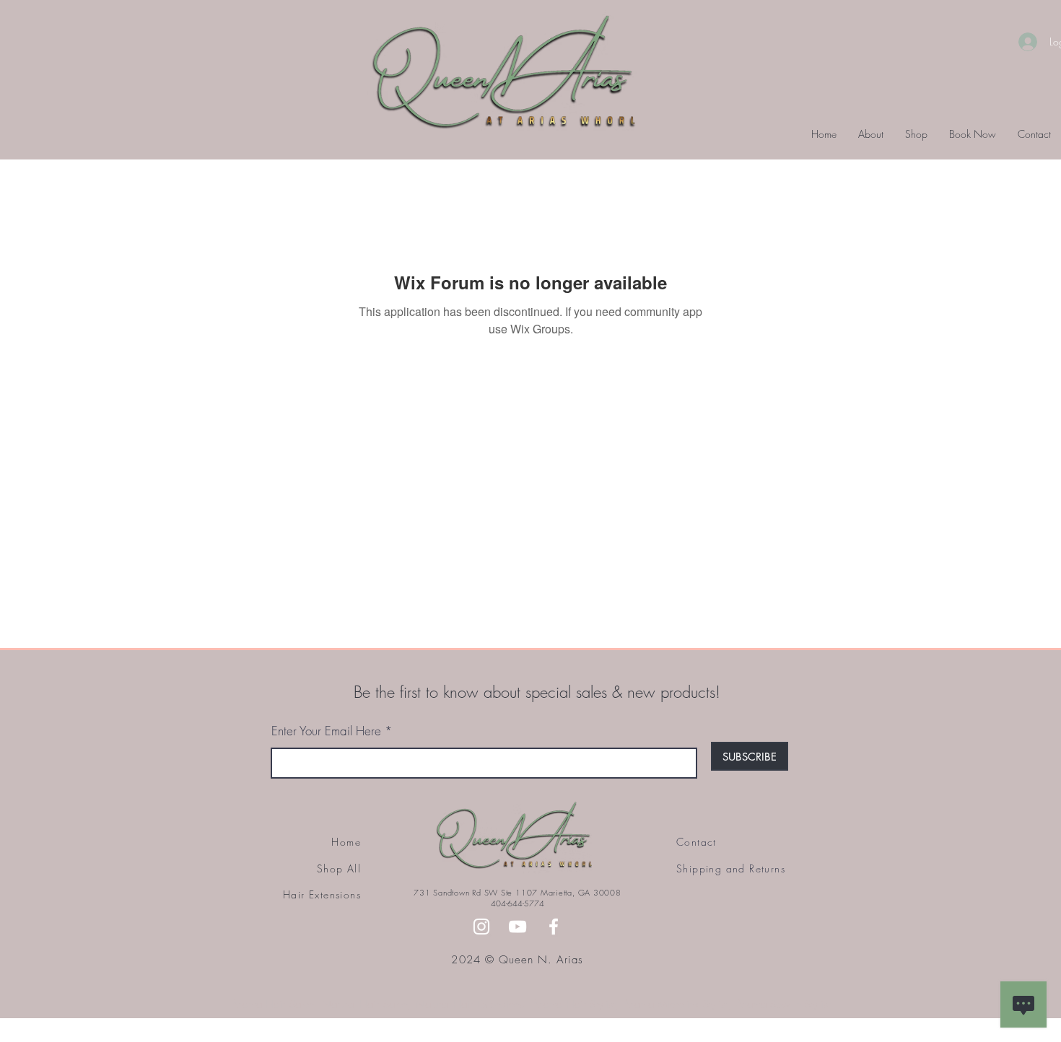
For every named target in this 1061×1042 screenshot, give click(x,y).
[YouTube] (517, 926)
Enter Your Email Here (326, 730)
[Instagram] (481, 926)
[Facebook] (553, 926)
